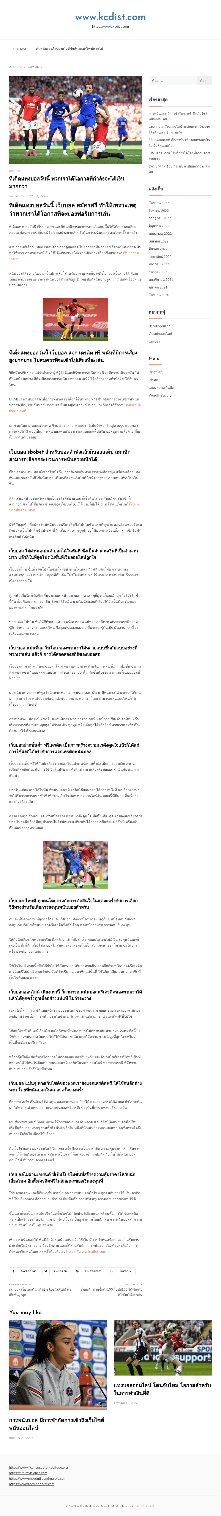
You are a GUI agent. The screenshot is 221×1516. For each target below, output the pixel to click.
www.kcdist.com (110, 17)
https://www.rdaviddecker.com (31, 1484)
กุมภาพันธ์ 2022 (160, 257)
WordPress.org (160, 395)
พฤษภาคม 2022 (160, 233)
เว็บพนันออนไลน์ (160, 334)
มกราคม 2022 (159, 264)
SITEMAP (20, 49)
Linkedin (125, 1271)
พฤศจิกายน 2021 (161, 279)
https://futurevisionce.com (28, 1473)
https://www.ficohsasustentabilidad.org (38, 1467)
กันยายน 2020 (159, 295)
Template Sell (144, 1505)
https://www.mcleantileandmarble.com (37, 1478)
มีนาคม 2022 (158, 249)
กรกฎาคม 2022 (160, 218)
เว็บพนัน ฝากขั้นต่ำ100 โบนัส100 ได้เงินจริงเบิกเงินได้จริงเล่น (111, 1292)
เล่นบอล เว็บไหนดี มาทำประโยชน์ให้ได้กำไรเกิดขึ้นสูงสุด (40, 1292)
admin (44, 196)
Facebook (28, 1271)
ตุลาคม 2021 (158, 287)
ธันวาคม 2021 (159, 272)
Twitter (60, 1271)
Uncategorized (159, 326)
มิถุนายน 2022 (159, 226)
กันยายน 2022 (159, 203)
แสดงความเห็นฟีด (161, 388)
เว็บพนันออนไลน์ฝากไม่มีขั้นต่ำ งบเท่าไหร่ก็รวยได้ (69, 49)
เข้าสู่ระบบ (156, 372)
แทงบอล (14, 171)
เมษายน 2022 (159, 241)
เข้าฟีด (153, 380)
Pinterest (93, 1271)
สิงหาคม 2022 (159, 211)
